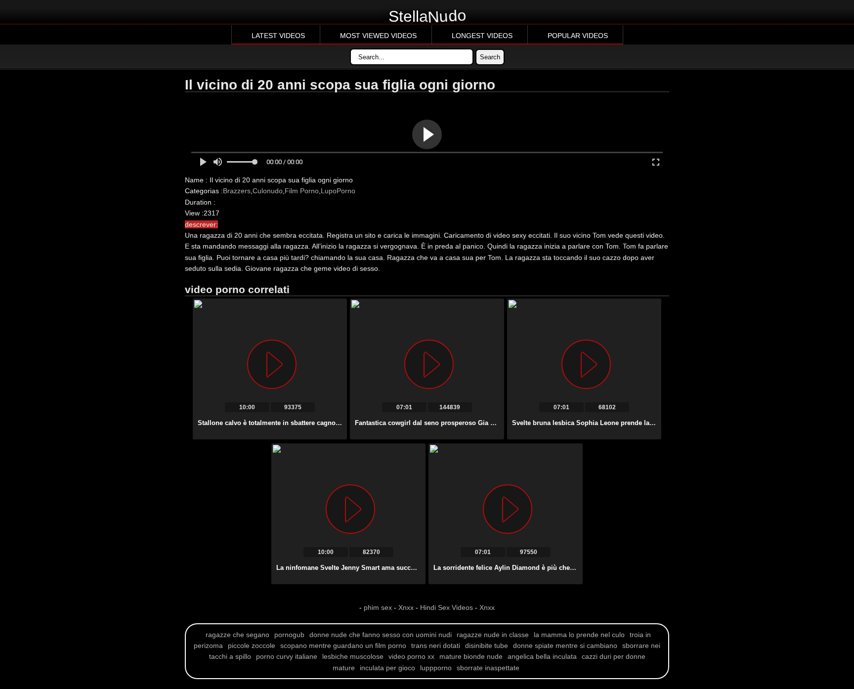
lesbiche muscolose (353, 656)
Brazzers (237, 191)
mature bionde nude (471, 656)
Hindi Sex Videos (446, 607)
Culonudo (268, 191)
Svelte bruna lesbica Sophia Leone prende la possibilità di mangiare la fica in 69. (636, 423)
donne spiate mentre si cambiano (565, 645)
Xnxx (406, 607)
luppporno (436, 668)
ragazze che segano (237, 635)
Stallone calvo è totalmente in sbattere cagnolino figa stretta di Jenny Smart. (315, 423)
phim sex (379, 607)
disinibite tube (486, 645)
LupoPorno (338, 191)
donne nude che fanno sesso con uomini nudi (380, 635)
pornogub (289, 635)
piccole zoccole (251, 645)
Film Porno (302, 191)
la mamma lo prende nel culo (579, 635)
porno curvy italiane (286, 656)
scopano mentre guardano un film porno (343, 645)
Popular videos (578, 36)
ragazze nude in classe (493, 635)
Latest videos (278, 36)
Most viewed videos (378, 36)
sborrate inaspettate (488, 668)
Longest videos (482, 36)
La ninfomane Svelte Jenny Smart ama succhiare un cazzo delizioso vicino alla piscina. (411, 567)
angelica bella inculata (542, 656)
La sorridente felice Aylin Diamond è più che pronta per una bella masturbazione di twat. (569, 567)
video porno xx (411, 656)
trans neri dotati (435, 645)
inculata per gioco (387, 668)
